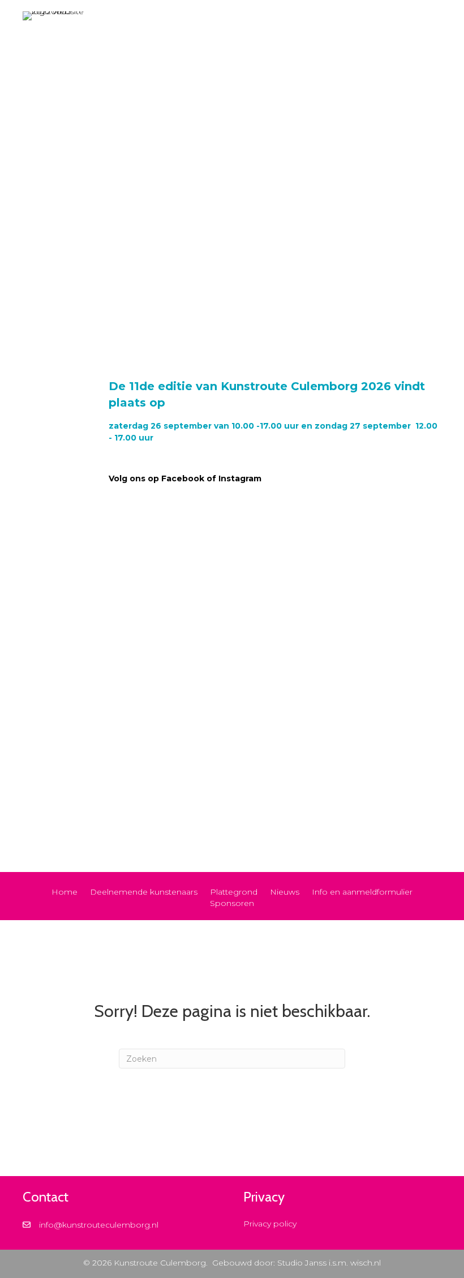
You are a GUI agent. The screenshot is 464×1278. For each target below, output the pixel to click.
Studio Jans (300, 1263)
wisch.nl (365, 1263)
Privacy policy (270, 1224)
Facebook (182, 478)
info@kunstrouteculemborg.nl (98, 1225)
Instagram (241, 478)
